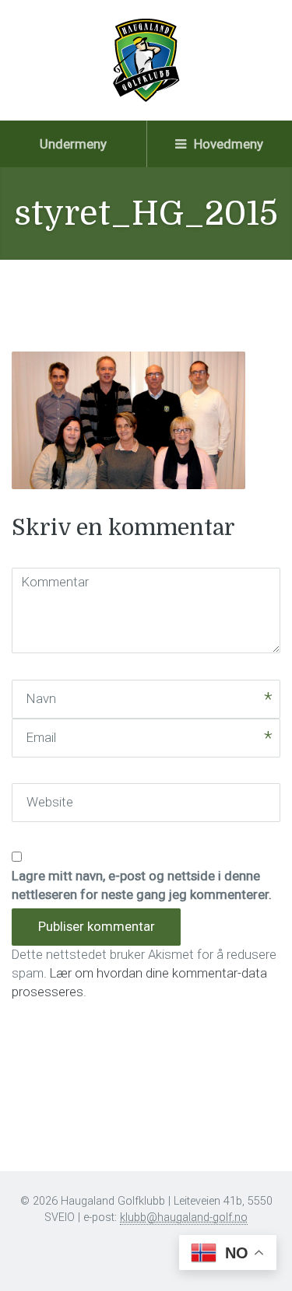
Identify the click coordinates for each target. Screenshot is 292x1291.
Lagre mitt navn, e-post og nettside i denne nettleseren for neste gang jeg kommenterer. (142, 885)
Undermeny (73, 144)
